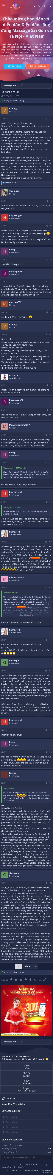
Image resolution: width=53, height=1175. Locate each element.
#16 (50, 671)
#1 (51, 118)
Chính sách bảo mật (12, 1059)
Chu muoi (14, 190)
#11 (50, 462)
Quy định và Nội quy (23, 1056)
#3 (51, 226)
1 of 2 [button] (18, 966)
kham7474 (14, 531)
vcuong (6, 95)
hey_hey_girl (15, 215)
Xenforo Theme (13, 1167)
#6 (51, 312)
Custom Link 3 (12, 1127)
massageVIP (15, 302)
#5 (51, 281)
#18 (50, 752)
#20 (50, 883)
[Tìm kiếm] (49, 6)
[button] (4, 6)
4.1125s (41, 1170)
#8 (51, 385)
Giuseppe (14, 660)
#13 (50, 542)
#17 (50, 730)
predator (14, 375)
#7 (51, 334)
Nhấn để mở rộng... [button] (26, 615)
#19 (50, 783)
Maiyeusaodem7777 (19, 424)
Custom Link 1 (12, 1117)
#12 (50, 502)
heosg (12, 249)
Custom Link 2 (12, 1122)
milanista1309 (16, 577)
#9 (51, 410)
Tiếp (26, 966)
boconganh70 (16, 271)
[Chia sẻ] (47, 118)
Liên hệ (7, 1056)
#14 (50, 587)
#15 (50, 640)
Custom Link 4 (12, 1132)
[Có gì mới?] (44, 6)
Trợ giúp (28, 1059)
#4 (51, 259)
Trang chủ (40, 1059)
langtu (12, 772)
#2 (51, 201)
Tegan (26, 1088)
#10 (50, 435)
